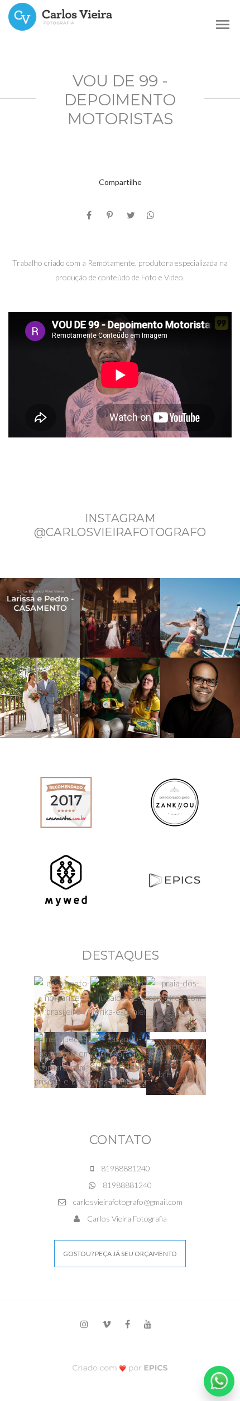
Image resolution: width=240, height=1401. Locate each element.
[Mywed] (65, 879)
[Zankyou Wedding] (174, 801)
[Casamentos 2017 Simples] (65, 801)
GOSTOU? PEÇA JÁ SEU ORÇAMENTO (120, 1253)
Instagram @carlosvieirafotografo (120, 525)
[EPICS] (174, 879)
